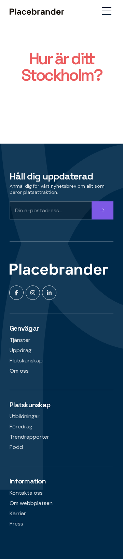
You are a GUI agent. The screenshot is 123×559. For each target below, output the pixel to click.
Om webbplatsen (31, 503)
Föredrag (21, 426)
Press (16, 523)
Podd (16, 447)
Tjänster (20, 340)
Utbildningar (25, 416)
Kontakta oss (26, 492)
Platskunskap (26, 360)
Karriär (18, 513)
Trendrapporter (29, 436)
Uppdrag (20, 350)
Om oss (19, 370)
